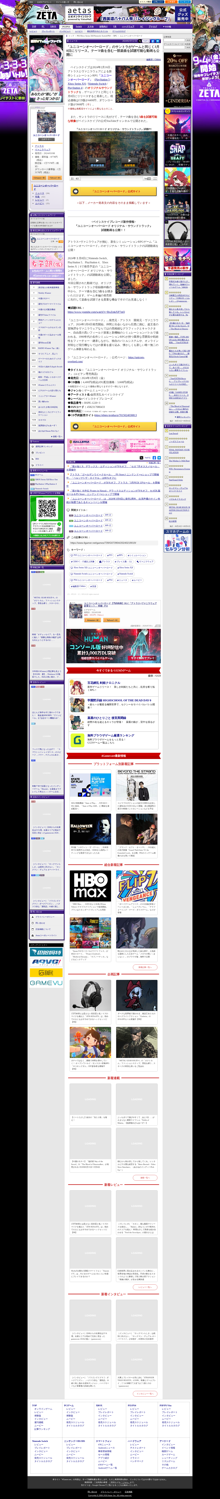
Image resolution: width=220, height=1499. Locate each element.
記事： (54, 241)
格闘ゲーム (167, 1451)
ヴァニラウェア (43, 149)
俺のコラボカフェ (45, 372)
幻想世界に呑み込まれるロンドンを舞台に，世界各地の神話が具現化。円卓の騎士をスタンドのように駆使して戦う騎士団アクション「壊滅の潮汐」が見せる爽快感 (136, 1275)
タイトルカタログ (75, 1425)
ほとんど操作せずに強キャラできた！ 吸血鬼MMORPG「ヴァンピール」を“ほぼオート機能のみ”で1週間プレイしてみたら (46, 715)
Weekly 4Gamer (44, 293)
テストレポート (138, 1448)
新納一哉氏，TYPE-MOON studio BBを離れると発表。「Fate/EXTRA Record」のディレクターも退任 (179, 340)
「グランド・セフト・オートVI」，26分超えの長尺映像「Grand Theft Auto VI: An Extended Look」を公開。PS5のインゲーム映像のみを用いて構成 (137, 851)
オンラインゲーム (43, 1409)
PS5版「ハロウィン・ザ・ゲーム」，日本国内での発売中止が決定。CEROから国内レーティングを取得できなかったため (89, 850)
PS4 (110, 580)
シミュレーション (138, 555)
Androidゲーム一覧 (107, 1468)
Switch (79, 26)
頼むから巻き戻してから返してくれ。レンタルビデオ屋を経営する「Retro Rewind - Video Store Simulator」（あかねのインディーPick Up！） (137, 1165)
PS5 (110, 555)
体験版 (37, 1415)
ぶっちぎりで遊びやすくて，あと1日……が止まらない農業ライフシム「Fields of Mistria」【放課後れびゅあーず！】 (136, 1120)
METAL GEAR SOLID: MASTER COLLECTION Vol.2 (179, 510)
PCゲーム (39, 475)
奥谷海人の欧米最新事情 (48, 287)
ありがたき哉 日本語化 (48, 407)
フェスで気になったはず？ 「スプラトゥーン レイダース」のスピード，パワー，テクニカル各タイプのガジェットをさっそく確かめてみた (46, 752)
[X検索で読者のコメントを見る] (140, 41)
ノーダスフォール (176, 441)
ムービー (79, 31)
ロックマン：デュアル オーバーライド (178, 489)
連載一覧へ (57, 436)
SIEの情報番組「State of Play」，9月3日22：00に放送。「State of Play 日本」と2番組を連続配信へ (90, 806)
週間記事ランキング (44, 446)
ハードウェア (128, 26)
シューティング (169, 1458)
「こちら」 (125, 1482)
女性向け (103, 26)
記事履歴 (171, 2)
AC (141, 26)
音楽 (94, 586)
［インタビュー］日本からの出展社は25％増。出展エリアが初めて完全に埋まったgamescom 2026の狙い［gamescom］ (46, 830)
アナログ (153, 26)
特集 (37, 196)
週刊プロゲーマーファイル (49, 304)
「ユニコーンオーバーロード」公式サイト (116, 191)
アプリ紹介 (103, 1458)
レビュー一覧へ (145, 1287)
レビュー (33, 31)
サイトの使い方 (62, 2)
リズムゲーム (168, 1461)
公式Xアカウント (44, 2)
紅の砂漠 (173, 521)
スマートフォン (104, 1441)
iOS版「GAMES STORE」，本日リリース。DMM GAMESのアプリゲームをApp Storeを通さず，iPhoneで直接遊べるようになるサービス (179, 395)
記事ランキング (42, 1429)
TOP (34, 26)
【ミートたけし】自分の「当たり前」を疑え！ (89, 1118)
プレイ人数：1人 (124, 561)
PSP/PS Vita (166, 1405)
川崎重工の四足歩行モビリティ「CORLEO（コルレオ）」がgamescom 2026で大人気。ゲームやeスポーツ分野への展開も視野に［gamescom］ (179, 298)
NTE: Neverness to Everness (179, 470)
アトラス (39, 146)
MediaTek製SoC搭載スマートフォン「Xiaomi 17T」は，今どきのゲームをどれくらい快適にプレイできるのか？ (90, 1274)
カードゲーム (168, 1454)
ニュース (39, 193)
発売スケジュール (75, 1422)
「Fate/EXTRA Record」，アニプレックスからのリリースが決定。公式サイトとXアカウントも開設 (179, 381)
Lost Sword (173, 433)
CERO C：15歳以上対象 (84, 561)
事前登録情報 (105, 1451)
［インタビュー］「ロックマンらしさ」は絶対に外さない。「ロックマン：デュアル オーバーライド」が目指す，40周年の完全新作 (46, 867)
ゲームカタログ (119, 31)
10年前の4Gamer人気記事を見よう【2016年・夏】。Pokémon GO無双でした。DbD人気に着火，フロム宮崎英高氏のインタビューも (46, 674)
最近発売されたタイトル (97, 31)
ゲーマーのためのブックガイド (49, 360)
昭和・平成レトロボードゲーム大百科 (49, 378)
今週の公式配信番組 (46, 309)
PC (43, 26)
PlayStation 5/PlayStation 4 (46, 484)
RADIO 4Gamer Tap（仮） (49, 348)
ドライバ (39, 465)
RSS (31, 2)
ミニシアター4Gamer (47, 396)
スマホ (90, 26)
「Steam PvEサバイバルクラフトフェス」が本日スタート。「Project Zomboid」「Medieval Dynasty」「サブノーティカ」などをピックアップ (89, 955)
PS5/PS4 (66, 27)
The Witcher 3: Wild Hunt (179, 461)
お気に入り (158, 2)
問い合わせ (78, 2)
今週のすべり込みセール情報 (49, 336)
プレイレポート (48, 31)
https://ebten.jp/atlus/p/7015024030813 (116, 415)
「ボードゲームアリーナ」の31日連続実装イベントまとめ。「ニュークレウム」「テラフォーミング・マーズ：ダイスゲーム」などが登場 (137, 908)
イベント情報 (168, 1448)
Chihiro (79, 586)
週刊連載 (38, 1422)
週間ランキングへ (183, 417)
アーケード (165, 1441)
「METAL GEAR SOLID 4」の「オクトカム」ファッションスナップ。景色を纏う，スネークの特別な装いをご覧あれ (46, 601)
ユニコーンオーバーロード (46, 135)
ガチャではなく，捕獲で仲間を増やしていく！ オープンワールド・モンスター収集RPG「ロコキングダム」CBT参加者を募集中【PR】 (90, 1064)
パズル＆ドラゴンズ (177, 499)
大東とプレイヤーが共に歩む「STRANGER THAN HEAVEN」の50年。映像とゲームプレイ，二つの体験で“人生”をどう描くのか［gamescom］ (137, 1381)
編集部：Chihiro (153, 59)
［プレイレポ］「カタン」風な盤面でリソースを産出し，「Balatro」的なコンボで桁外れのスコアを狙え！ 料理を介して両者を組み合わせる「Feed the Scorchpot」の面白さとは (137, 1228)
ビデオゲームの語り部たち (49, 390)
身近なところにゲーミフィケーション (49, 413)
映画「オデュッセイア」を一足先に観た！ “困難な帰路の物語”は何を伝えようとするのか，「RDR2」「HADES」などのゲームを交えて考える (46, 637)
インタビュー (65, 31)
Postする (146, 41)
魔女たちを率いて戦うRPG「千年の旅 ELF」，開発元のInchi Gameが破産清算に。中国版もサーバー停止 (179, 354)
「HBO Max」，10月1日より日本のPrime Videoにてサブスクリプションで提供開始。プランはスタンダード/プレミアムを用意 (89, 907)
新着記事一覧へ (145, 967)
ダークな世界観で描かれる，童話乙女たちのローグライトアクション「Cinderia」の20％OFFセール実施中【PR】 (136, 1016)
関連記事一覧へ (155, 463)
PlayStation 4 (75, 87)
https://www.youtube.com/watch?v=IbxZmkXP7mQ (96, 311)
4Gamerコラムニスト (47, 385)
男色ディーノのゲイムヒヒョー (49, 321)
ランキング (184, 2)
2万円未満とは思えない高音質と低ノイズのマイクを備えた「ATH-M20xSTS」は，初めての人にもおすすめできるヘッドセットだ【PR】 (89, 1017)
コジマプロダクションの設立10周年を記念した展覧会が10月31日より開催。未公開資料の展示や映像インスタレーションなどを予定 (137, 806)
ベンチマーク (137, 1461)
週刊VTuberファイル (47, 315)
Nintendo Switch (41, 489)
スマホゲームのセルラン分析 (49, 328)
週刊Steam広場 (44, 343)
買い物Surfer (43, 401)
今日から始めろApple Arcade (50, 367)
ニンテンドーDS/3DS (74, 1441)
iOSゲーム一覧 (105, 1464)
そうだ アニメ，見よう (48, 354)
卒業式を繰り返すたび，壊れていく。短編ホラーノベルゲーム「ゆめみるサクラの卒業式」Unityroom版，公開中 (179, 284)
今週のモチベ (44, 298)
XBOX (53, 26)
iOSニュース (104, 1444)
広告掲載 (128, 1492)
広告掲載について (43, 929)
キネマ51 (42, 420)
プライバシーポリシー (45, 917)
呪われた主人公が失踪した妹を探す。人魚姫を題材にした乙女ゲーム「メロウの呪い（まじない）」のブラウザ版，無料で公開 (136, 954)
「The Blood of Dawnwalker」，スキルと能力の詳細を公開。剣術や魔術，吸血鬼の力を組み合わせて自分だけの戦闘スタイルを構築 (179, 409)
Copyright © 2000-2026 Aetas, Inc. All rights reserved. (110, 1495)
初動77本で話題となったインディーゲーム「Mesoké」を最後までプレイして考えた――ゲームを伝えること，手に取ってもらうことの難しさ (46, 789)
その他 (165, 1464)
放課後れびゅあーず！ (47, 425)
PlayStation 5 (102, 79)
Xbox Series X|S (77, 83)
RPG (121, 555)
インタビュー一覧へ (145, 1394)
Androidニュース (106, 1448)
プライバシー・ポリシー (111, 1492)
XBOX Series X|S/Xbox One (46, 479)
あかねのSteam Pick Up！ (48, 431)
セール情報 (103, 1454)
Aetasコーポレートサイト (46, 935)
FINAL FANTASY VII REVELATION (179, 451)
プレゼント (40, 453)
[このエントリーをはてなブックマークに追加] (157, 42)
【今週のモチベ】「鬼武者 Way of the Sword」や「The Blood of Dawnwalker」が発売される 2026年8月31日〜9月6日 (90, 1164)
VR (114, 26)
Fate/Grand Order (176, 480)
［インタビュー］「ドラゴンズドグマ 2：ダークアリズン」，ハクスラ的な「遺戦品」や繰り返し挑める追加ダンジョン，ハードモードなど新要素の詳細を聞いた (46, 904)
